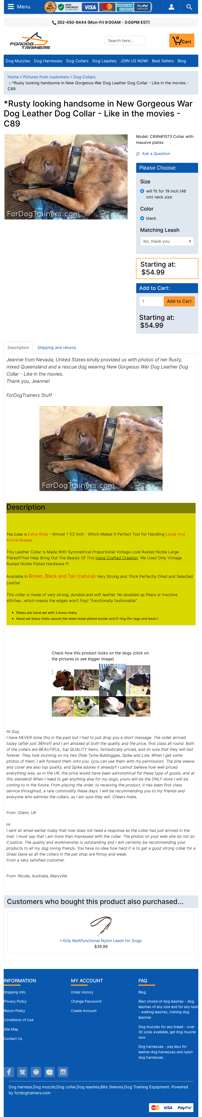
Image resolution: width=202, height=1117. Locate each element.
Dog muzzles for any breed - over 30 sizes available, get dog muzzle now (167, 1032)
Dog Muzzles (18, 60)
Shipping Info (15, 992)
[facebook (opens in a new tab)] (9, 1072)
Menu (23, 6)
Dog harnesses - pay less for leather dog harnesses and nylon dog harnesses (165, 1051)
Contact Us (13, 1038)
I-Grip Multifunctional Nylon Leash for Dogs (101, 940)
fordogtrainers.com (32, 1092)
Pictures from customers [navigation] (46, 76)
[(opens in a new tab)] (63, 679)
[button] (193, 1092)
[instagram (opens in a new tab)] (63, 1072)
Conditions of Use (19, 1020)
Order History (82, 992)
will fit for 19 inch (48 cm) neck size (166, 194)
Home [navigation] (13, 76)
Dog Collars (77, 60)
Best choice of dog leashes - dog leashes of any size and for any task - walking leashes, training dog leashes (168, 1009)
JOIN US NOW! (134, 60)
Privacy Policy (15, 1001)
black (151, 218)
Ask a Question (155, 153)
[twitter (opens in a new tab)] (22, 1072)
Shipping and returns (56, 347)
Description (18, 347)
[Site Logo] (30, 40)
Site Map (11, 1029)
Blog (182, 60)
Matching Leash (160, 230)
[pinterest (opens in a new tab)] (36, 1072)
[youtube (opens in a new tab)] (49, 1072)
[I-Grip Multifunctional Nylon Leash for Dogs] (101, 926)
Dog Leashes (104, 60)
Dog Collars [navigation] (84, 76)
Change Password (86, 1001)
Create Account (84, 1011)
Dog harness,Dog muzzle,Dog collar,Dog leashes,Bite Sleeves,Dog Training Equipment (89, 1086)
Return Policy (14, 1011)
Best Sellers (163, 60)
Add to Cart (179, 301)
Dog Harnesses (48, 60)
